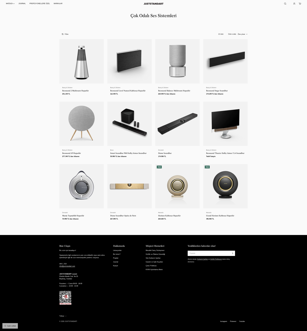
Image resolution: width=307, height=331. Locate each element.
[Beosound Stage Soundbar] (225, 61)
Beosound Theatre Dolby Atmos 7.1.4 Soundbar (225, 153)
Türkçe (61, 316)
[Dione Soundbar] (177, 124)
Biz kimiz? (116, 254)
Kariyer (115, 266)
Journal (115, 262)
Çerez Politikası (151, 266)
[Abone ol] (232, 253)
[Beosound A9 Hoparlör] (81, 124)
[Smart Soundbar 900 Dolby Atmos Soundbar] (129, 124)
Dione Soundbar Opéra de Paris (123, 216)
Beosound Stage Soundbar (217, 91)
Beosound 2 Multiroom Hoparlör (75, 91)
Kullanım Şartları (202, 259)
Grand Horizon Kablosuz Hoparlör (220, 216)
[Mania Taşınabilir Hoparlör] (81, 186)
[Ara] (285, 3)
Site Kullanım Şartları (153, 258)
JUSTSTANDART (71, 321)
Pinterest (233, 321)
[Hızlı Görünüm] (100, 44)
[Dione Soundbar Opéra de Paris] (129, 186)
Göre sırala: (232, 34)
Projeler (115, 258)
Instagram (223, 321)
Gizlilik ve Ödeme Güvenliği (155, 254)
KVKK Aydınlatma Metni (154, 269)
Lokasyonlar (117, 250)
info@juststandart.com (67, 266)
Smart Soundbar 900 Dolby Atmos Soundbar (128, 153)
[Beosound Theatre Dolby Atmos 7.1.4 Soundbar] (225, 124)
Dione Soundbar (165, 153)
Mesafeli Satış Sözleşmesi (155, 250)
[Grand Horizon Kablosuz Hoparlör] (225, 186)
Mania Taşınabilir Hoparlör (73, 216)
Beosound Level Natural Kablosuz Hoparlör (127, 91)
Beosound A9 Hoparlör (71, 153)
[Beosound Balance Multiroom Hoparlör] (177, 61)
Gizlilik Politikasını (216, 259)
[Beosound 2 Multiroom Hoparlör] (81, 61)
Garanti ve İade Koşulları (154, 262)
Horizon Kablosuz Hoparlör (169, 216)
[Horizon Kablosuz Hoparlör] (177, 186)
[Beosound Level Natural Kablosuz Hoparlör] (129, 61)
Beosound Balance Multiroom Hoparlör (174, 91)
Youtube (242, 321)
